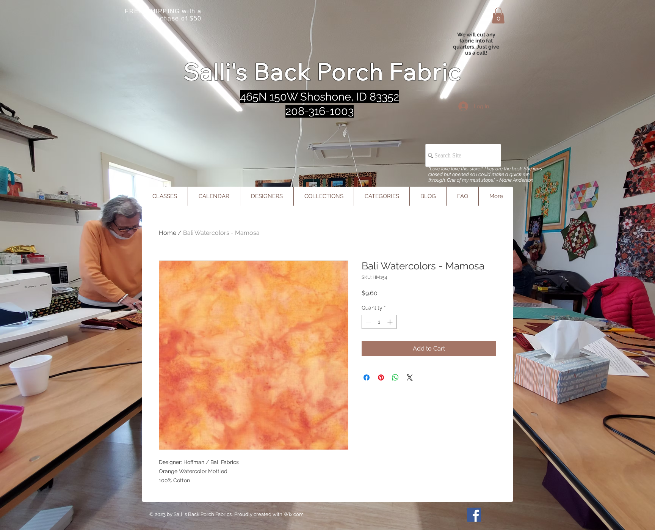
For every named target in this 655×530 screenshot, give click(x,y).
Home (167, 232)
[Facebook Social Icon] (474, 515)
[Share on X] (409, 377)
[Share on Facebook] (366, 377)
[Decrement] (367, 322)
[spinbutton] (379, 322)
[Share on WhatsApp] (395, 377)
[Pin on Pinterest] (380, 377)
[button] (498, 16)
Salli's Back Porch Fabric (323, 71)
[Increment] (390, 322)
